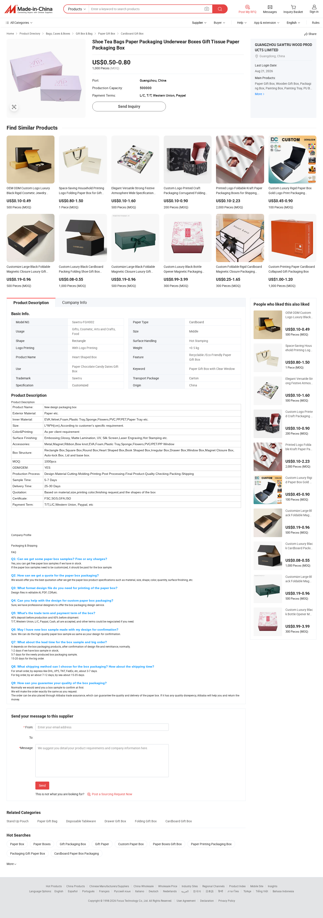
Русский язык (122, 891)
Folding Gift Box (146, 821)
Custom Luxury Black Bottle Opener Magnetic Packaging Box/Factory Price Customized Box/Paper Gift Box (299, 612)
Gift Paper (102, 844)
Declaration (207, 900)
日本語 (210, 891)
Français (104, 891)
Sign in (314, 11)
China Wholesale (144, 886)
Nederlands (170, 891)
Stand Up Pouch (18, 821)
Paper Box (17, 844)
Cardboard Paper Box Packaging (76, 853)
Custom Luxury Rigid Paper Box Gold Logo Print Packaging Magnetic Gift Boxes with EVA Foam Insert (298, 480)
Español (73, 891)
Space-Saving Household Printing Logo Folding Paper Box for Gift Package (298, 347)
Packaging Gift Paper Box (27, 853)
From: (28, 727)
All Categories (19, 22)
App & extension (265, 22)
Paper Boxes (42, 844)
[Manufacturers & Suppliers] (28, 9)
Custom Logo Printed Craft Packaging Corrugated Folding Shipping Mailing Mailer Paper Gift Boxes (299, 413)
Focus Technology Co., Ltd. (133, 900)
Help (240, 22)
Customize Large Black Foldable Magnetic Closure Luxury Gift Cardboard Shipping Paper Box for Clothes (299, 579)
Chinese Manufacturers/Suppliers (109, 886)
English (58, 891)
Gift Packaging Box (73, 844)
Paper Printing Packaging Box (211, 844)
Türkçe (247, 891)
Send (42, 785)
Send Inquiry (129, 106)
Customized (80, 385)
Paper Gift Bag (47, 821)
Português (88, 891)
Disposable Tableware (81, 821)
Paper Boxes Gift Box (167, 844)
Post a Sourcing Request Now (109, 794)
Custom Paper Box (131, 844)
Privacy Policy (226, 900)
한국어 (197, 891)
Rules (315, 22)
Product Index (237, 886)
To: (31, 737)
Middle (193, 331)
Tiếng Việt (262, 891)
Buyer (218, 22)
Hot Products (54, 886)
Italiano (139, 891)
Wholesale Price (167, 886)
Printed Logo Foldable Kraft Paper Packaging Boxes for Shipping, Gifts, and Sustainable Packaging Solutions (298, 446)
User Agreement (186, 900)
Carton (194, 378)
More (258, 94)
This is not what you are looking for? (59, 794)
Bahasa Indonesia (283, 891)
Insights (272, 886)
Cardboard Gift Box (178, 821)
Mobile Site (256, 886)
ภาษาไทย (233, 891)
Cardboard (196, 322)
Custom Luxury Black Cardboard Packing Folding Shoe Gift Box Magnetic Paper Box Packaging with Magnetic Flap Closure (299, 546)
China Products (75, 886)
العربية (185, 891)
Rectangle (79, 341)
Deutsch (153, 891)
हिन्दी (220, 891)
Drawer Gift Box (115, 821)
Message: (26, 748)
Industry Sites (190, 886)
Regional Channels (213, 886)
